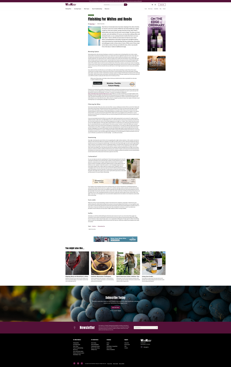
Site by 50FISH (121, 363)
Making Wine (68, 8)
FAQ (125, 346)
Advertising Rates (95, 344)
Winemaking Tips (101, 226)
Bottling (94, 226)
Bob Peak (92, 24)
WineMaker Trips (77, 354)
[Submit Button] (125, 4)
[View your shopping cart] (155, 4)
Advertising (93, 342)
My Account (127, 344)
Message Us (146, 347)
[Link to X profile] (82, 364)
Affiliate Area (94, 349)
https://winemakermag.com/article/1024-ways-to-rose (100, 93)
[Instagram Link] (78, 364)
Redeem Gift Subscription (78, 352)
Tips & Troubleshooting (97, 8)
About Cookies (115, 363)
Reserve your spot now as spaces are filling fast (133, 1)
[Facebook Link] (74, 364)
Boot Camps (150, 8)
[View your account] (152, 4)
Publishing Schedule (95, 346)
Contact (164, 8)
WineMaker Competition (112, 346)
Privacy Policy (109, 363)
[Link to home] (72, 4)
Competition (156, 8)
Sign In (119, 310)
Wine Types (86, 8)
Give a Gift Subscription (78, 351)
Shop (160, 8)
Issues (146, 8)
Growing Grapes (77, 8)
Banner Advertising (95, 347)
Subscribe (162, 4)
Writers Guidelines (111, 349)
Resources (107, 8)
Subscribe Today (115, 307)
